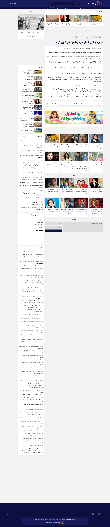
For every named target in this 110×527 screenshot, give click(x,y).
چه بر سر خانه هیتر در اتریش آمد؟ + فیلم (33, 409)
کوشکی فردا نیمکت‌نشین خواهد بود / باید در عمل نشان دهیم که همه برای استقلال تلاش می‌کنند (27, 119)
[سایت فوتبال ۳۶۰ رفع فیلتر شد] (38, 113)
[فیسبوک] (53, 104)
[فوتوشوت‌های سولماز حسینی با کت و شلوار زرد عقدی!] (96, 138)
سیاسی (87, 8)
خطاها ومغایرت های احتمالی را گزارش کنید (33, 383)
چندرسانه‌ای (45, 8)
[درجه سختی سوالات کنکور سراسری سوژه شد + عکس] (38, 107)
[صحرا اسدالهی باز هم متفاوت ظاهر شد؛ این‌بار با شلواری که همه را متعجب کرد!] (67, 156)
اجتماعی (77, 8)
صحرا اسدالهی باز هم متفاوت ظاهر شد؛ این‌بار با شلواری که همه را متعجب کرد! (67, 165)
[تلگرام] (50, 104)
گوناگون (100, 12)
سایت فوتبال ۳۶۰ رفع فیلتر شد (27, 113)
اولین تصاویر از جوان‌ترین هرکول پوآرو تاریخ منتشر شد (52, 191)
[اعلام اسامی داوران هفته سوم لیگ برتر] (38, 130)
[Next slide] (42, 22)
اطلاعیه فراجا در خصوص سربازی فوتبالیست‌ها (32, 448)
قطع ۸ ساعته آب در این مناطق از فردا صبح (32, 397)
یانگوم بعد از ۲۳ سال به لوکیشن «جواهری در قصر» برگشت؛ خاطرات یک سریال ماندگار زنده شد (67, 192)
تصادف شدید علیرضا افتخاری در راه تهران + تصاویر (66, 24)
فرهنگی (71, 8)
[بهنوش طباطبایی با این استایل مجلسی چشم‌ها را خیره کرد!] (52, 156)
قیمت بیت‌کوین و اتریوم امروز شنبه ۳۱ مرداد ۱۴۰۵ (31, 380)
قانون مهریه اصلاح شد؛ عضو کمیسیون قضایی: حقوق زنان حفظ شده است (28, 96)
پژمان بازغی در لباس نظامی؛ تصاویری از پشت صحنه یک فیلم (81, 211)
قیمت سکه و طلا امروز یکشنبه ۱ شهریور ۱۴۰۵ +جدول (95, 24)
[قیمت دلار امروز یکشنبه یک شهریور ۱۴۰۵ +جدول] (81, 18)
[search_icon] (53, 3)
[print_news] (55, 104)
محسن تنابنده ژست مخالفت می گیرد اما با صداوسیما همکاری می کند (67, 211)
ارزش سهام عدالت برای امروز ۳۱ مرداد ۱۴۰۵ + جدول (31, 394)
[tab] (34, 36)
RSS (10, 3)
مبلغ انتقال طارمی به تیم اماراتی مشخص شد (32, 360)
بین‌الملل (82, 8)
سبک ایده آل (40, 222)
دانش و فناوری (60, 8)
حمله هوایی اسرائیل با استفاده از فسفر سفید (32, 438)
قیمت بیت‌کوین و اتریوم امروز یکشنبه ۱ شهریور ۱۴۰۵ (30, 318)
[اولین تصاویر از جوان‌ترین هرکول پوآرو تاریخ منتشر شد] (52, 183)
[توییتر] (47, 104)
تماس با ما (14, 3)
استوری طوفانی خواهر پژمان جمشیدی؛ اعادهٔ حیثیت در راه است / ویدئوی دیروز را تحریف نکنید (96, 212)
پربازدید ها (37, 136)
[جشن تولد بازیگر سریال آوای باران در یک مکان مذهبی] (67, 138)
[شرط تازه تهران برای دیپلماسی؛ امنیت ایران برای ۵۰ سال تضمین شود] (38, 83)
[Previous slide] (20, 22)
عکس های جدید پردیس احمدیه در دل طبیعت (53, 210)
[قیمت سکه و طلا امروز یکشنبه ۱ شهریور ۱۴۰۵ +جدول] (95, 18)
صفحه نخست (99, 8)
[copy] (98, 103)
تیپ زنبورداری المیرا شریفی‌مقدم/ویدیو (33, 165)
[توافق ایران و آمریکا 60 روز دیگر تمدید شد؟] (31, 22)
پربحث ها (22, 136)
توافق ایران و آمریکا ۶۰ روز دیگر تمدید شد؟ (31, 32)
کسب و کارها (38, 8)
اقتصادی (93, 8)
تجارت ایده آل (39, 228)
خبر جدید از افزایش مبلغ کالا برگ (34, 414)
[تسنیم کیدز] (74, 117)
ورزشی (66, 8)
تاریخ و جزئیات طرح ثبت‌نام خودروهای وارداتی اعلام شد (28, 90)
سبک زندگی (52, 8)
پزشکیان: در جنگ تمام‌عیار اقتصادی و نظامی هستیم (31, 280)
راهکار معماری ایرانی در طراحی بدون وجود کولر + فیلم (30, 412)
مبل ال (41, 233)
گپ (101, 514)
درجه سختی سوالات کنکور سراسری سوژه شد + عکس (28, 108)
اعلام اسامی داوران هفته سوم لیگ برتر (27, 131)
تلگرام (95, 514)
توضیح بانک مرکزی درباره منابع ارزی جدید (33, 433)
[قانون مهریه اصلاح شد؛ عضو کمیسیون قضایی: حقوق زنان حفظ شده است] (38, 95)
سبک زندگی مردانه (38, 225)
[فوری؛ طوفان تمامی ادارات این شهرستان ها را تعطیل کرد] (52, 18)
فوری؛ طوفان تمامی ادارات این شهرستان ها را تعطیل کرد (53, 24)
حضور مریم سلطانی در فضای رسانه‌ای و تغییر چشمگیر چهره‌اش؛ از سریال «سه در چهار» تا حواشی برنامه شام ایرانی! (81, 166)
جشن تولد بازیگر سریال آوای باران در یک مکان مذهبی (67, 146)
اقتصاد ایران (40, 220)
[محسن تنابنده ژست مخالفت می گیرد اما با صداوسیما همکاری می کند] (67, 203)
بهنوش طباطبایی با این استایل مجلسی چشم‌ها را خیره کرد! (52, 165)
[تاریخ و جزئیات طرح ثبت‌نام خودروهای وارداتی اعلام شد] (38, 89)
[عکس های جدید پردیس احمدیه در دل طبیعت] (52, 203)
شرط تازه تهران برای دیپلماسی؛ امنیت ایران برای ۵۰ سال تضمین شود (27, 84)
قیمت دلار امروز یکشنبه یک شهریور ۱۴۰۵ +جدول (81, 24)
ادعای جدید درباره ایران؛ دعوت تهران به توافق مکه (31, 339)
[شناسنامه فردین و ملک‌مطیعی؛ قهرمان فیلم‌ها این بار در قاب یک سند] (81, 183)
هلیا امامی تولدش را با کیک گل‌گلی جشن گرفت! (81, 146)
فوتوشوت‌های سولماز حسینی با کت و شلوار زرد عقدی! (96, 147)
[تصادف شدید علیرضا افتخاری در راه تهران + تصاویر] (67, 18)
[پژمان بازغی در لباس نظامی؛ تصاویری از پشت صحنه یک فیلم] (81, 203)
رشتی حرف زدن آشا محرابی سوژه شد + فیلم (32, 190)
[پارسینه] (94, 3)
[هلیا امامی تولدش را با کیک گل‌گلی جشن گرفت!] (81, 138)
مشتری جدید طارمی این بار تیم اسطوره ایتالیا (32, 436)
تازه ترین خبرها (39, 230)
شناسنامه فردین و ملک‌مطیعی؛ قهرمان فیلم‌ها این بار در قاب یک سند (81, 191)
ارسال (53, 231)
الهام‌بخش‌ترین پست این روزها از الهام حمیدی (31, 182)
